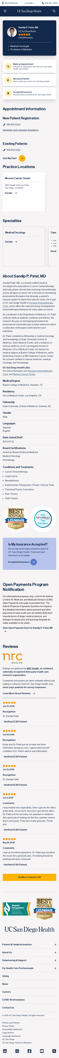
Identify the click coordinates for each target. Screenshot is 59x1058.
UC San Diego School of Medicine (17, 1043)
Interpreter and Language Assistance (20, 130)
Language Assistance (11, 1036)
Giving (5, 976)
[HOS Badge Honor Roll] (44, 909)
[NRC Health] (29, 658)
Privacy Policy (8, 1026)
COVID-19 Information (13, 1000)
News (5, 984)
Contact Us (8, 1008)
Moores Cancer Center (17, 178)
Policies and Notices (11, 1023)
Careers (6, 992)
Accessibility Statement (12, 1029)
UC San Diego (8, 1039)
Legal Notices (8, 1033)
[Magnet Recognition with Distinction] (16, 909)
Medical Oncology (15, 232)
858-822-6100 (13, 150)
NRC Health (33, 668)
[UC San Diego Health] (29, 930)
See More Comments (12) (29, 877)
